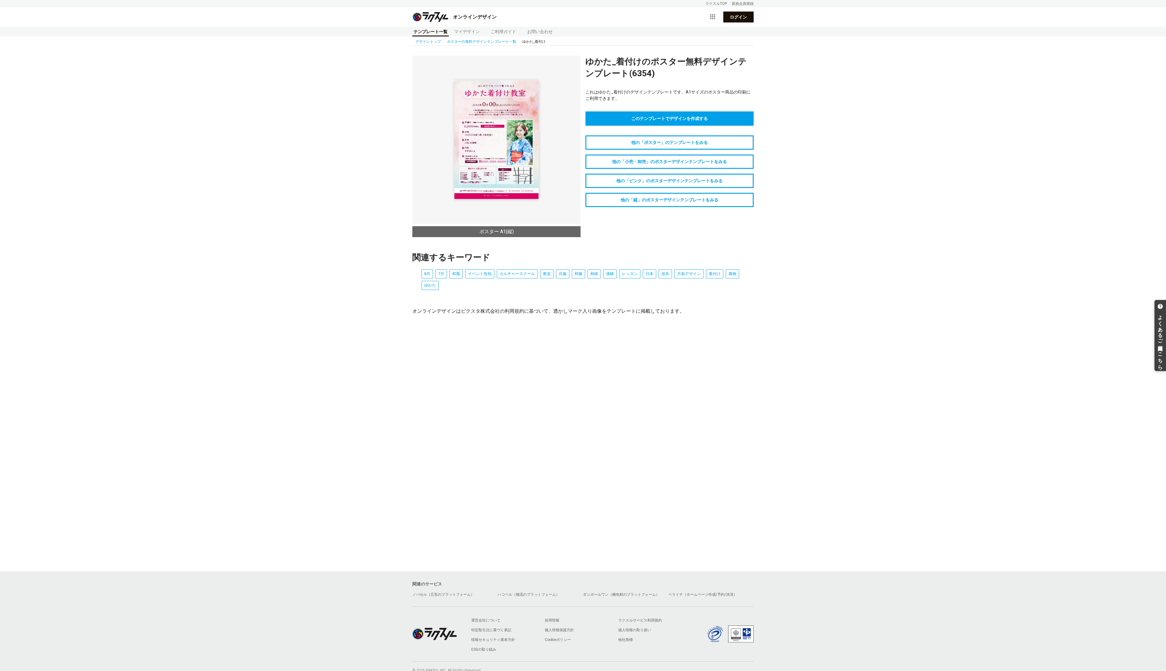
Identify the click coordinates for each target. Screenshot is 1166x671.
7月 (441, 273)
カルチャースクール (517, 273)
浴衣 (665, 273)
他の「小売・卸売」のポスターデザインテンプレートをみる (669, 161)
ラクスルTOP (716, 4)
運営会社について (485, 620)
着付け (715, 273)
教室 (547, 273)
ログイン (738, 17)
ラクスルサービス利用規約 (640, 620)
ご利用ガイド (503, 31)
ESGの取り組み (483, 649)
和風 (456, 273)
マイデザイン (467, 31)
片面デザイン (689, 273)
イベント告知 (480, 273)
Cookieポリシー (558, 640)
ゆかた (430, 285)
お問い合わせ (540, 31)
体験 (610, 273)
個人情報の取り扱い (634, 630)
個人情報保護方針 (559, 630)
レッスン (630, 273)
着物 (732, 273)
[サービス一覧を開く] (712, 17)
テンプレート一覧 (431, 31)
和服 (578, 273)
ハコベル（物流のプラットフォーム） (529, 594)
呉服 (563, 273)
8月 (427, 273)
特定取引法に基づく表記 (491, 630)
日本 (649, 273)
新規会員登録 (743, 4)
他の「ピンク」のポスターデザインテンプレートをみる (669, 180)
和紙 (594, 273)
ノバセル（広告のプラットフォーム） (443, 594)
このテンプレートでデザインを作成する (669, 118)
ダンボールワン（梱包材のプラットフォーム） (621, 594)
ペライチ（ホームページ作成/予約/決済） (702, 594)
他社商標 (625, 640)
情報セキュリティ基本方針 (493, 640)
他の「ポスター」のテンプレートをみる (669, 142)
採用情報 (552, 620)
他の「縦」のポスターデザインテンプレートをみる (669, 199)
